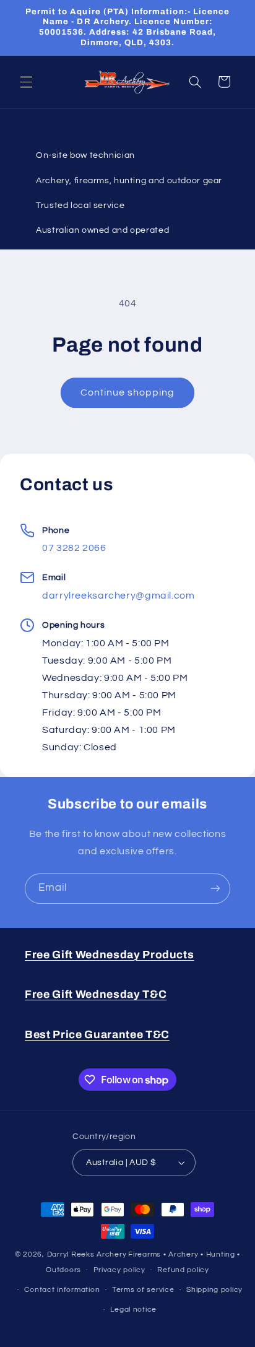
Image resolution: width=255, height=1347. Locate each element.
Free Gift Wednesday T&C (95, 994)
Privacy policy (119, 1270)
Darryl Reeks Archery (87, 1254)
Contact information (62, 1289)
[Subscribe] (215, 888)
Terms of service (143, 1289)
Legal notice (133, 1309)
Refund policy (183, 1270)
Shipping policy (214, 1289)
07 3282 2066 (74, 548)
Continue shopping (127, 392)
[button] (26, 81)
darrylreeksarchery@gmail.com (118, 595)
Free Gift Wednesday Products (109, 955)
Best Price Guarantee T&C (97, 1035)
